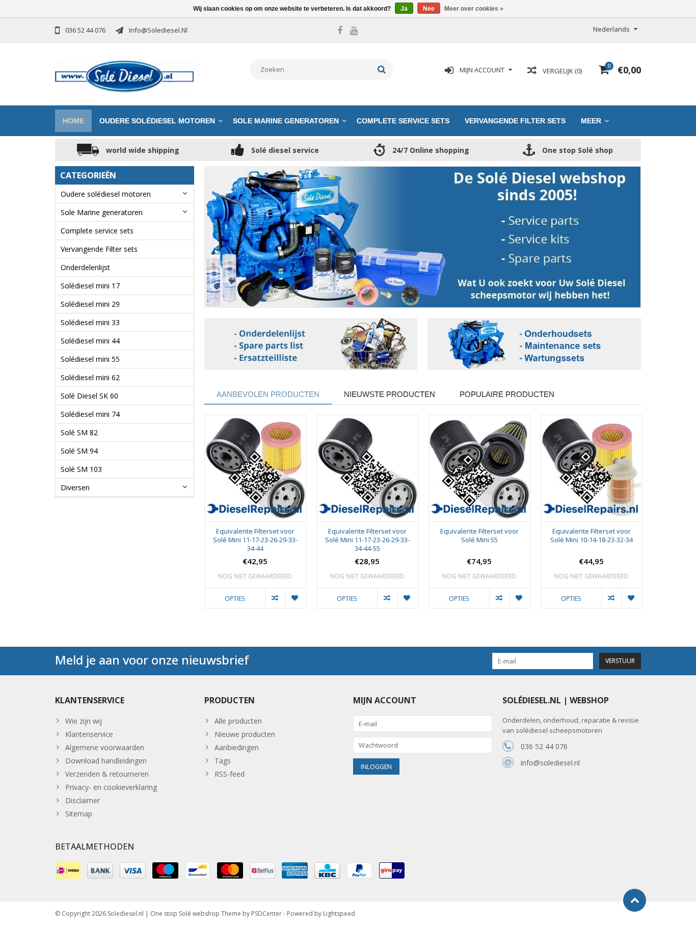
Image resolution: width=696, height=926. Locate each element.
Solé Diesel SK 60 (89, 396)
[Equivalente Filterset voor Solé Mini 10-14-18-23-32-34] (591, 468)
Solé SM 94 (79, 451)
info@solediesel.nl (550, 763)
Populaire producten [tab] (507, 394)
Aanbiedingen (237, 747)
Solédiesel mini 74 (90, 414)
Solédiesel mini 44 (90, 341)
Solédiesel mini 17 (90, 285)
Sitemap (78, 813)
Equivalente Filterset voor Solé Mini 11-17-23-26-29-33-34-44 (255, 540)
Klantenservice (89, 734)
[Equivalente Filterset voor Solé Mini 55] (479, 468)
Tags (223, 760)
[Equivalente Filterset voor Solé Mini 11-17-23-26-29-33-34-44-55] (367, 468)
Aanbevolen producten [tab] (268, 394)
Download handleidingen (106, 760)
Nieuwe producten (245, 734)
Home (73, 121)
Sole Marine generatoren (286, 121)
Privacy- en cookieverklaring (111, 787)
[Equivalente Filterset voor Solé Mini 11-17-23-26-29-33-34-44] (255, 468)
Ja (404, 8)
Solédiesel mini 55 (90, 359)
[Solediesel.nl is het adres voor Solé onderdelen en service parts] (124, 76)
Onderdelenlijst (85, 267)
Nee (429, 8)
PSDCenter (266, 913)
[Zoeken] (382, 69)
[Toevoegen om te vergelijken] (275, 597)
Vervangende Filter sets (515, 121)
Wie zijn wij (83, 721)
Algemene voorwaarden (104, 747)
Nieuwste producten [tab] (389, 394)
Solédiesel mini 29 (90, 304)
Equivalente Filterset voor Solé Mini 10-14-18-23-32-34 (591, 535)
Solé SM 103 (81, 469)
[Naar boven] (634, 900)
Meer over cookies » (473, 8)
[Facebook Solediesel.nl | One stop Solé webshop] (339, 31)
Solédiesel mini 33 (90, 322)
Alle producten (238, 721)
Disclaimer (82, 800)
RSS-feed (230, 774)
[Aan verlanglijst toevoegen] (295, 597)
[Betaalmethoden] (68, 870)
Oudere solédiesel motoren (157, 121)
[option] (255, 517)
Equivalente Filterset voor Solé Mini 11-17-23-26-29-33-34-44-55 (367, 540)
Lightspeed (339, 913)
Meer (591, 121)
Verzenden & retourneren (107, 774)
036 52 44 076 (544, 746)
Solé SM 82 (79, 432)
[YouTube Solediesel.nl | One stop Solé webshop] (353, 31)
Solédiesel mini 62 (90, 377)
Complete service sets (403, 121)
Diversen (75, 487)
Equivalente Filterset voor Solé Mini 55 (479, 535)
